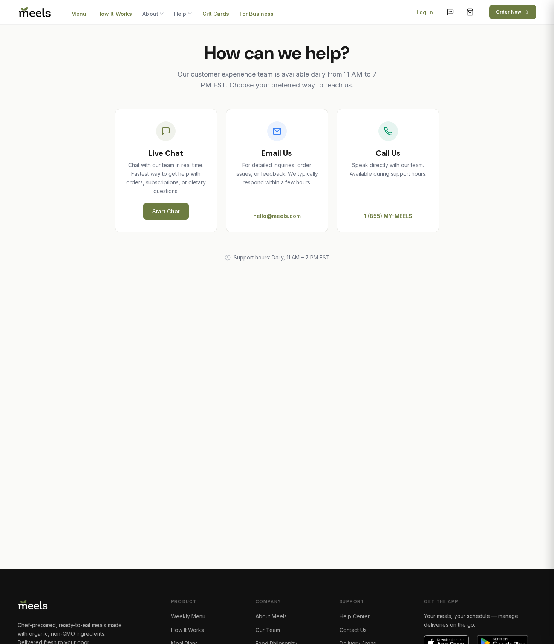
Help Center (355, 616)
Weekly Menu (188, 616)
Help (180, 14)
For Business (257, 14)
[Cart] (470, 12)
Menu (79, 14)
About (150, 14)
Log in (424, 12)
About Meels (271, 616)
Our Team (268, 630)
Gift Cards (215, 14)
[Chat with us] (450, 12)
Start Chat (166, 211)
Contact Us (353, 630)
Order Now (508, 12)
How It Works (114, 14)
